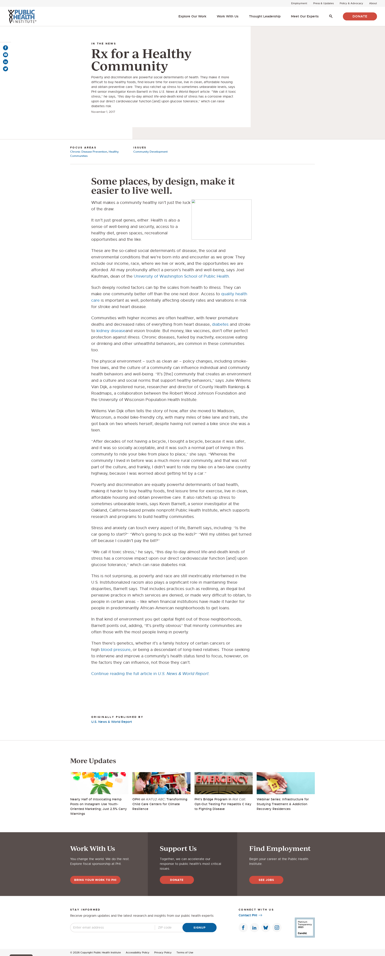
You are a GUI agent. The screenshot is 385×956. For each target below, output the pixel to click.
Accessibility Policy (137, 952)
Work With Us (227, 16)
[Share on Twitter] (5, 68)
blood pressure (116, 649)
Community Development (150, 151)
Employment (299, 3)
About (373, 3)
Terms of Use (184, 952)
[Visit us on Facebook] (243, 927)
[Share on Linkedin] (5, 61)
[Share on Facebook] (5, 47)
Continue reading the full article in (150, 673)
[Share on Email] (5, 54)
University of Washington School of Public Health (181, 276)
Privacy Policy (163, 952)
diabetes (220, 324)
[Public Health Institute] (22, 16)
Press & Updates (323, 3)
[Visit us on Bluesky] (265, 927)
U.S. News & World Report (111, 722)
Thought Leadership (265, 16)
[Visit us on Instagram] (277, 927)
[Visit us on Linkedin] (254, 927)
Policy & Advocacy (351, 3)
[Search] (330, 16)
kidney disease (110, 330)
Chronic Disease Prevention (88, 151)
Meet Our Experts (305, 16)
